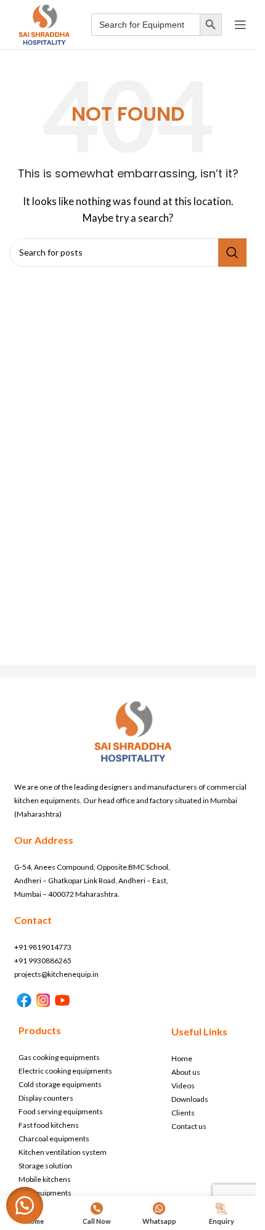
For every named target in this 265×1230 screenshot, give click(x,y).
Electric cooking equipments (65, 1070)
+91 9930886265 (42, 960)
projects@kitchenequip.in (56, 974)
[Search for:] (145, 25)
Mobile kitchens (44, 1179)
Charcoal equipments (53, 1138)
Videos (183, 1085)
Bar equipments (44, 1192)
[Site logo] (44, 23)
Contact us (188, 1126)
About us (185, 1072)
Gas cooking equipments (59, 1057)
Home (181, 1058)
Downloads (189, 1099)
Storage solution (45, 1165)
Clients (183, 1112)
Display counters (45, 1098)
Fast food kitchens (48, 1125)
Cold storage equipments (60, 1084)
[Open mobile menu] (240, 24)
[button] (24, 1205)
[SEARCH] (232, 252)
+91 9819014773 (42, 947)
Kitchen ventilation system (62, 1152)
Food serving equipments (60, 1111)
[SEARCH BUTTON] (211, 25)
